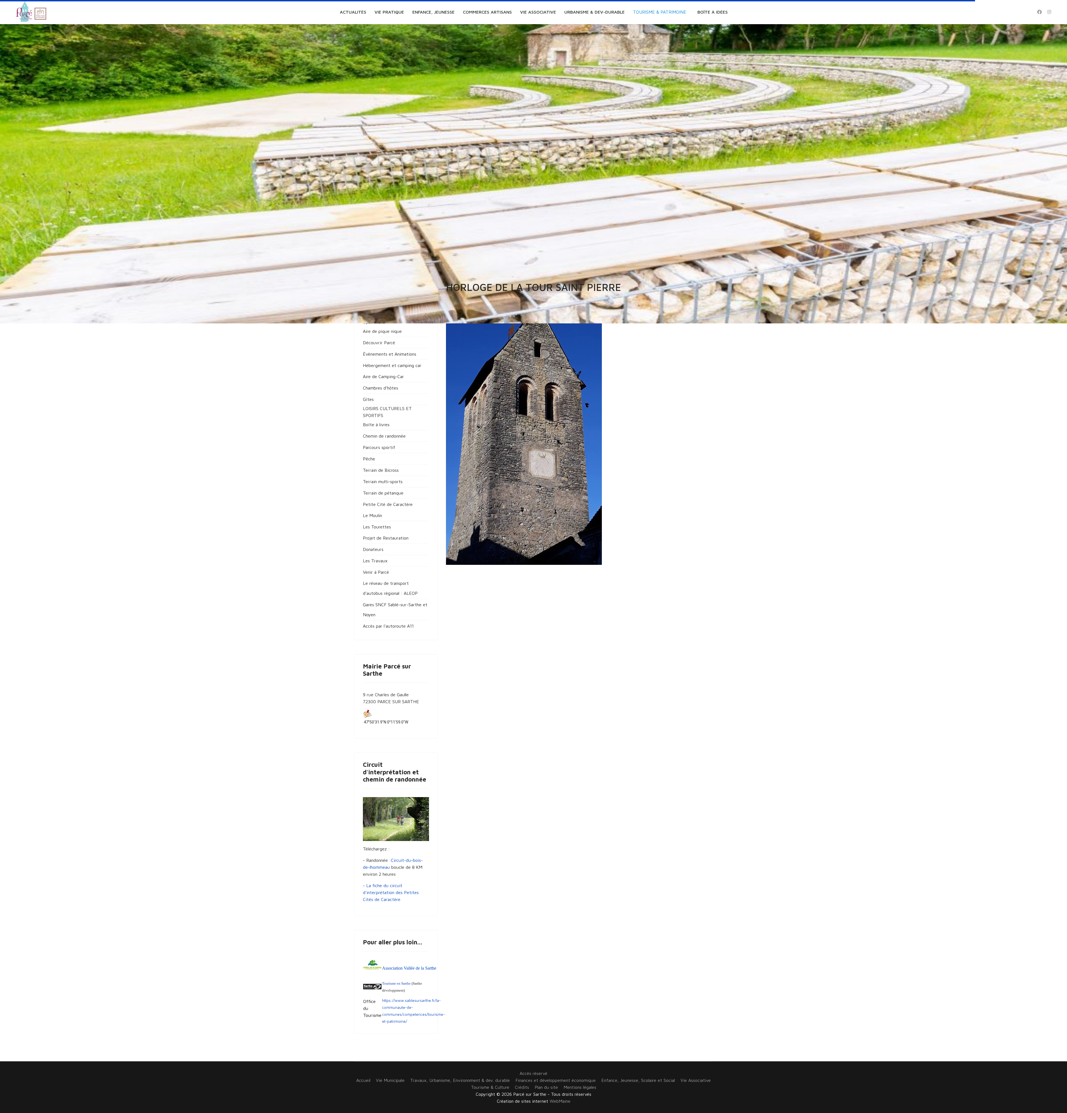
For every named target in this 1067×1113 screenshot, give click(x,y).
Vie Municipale (390, 1080)
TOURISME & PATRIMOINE (659, 11)
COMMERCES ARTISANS (487, 11)
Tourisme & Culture (490, 1087)
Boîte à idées (712, 11)
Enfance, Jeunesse (433, 11)
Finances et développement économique (555, 1080)
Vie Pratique (389, 11)
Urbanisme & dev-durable (594, 11)
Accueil (363, 1080)
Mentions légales (580, 1087)
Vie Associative (538, 11)
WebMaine (560, 1101)
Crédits (522, 1087)
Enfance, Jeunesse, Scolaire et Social (638, 1080)
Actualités (353, 11)
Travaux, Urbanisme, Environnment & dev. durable (460, 1080)
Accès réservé (533, 1073)
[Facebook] (1039, 11)
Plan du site (546, 1087)
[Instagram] (1049, 11)
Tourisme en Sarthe (396, 983)
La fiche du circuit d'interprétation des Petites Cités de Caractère (391, 892)
